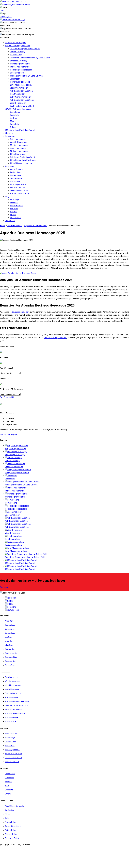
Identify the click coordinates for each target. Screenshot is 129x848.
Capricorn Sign (11, 657)
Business (14, 202)
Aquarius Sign (10, 661)
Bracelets (14, 124)
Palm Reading (16, 55)
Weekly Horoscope (18, 142)
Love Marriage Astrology (21, 85)
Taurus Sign (10, 625)
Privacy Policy (10, 822)
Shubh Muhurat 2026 (19, 190)
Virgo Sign (9, 641)
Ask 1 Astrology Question (21, 91)
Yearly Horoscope (18, 148)
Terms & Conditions (13, 826)
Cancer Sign (10, 633)
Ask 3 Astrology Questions (22, 100)
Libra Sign (9, 645)
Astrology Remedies (18, 109)
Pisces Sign (9, 665)
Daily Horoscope (17, 139)
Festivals (14, 208)
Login (2, 16)
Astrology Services (17, 45)
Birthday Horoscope (19, 151)
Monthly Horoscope (19, 145)
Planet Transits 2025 (13, 758)
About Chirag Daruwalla (14, 806)
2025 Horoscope (14, 225)
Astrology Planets (18, 184)
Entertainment (16, 205)
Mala (12, 121)
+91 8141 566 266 (19, 1)
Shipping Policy (11, 834)
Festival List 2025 (12, 762)
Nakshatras (15, 181)
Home (2, 225)
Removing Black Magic (20, 82)
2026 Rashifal (10, 721)
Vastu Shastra (16, 169)
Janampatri (15, 79)
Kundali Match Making (19, 67)
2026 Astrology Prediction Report (25, 49)
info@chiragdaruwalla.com (18, 4)
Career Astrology (17, 52)
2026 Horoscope (17, 154)
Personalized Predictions (21, 70)
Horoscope (10, 136)
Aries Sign (9, 621)
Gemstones (15, 112)
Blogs (7, 814)
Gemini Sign (9, 629)
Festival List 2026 (18, 187)
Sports (13, 214)
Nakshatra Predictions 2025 (16, 705)
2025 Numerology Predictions (17, 701)
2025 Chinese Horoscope (15, 713)
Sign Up (8, 16)
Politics (13, 211)
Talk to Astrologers (15, 42)
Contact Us (10, 220)
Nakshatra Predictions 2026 (22, 157)
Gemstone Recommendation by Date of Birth (30, 58)
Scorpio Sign (10, 649)
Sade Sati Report (17, 73)
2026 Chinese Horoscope (21, 163)
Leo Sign (8, 637)
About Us (9, 133)
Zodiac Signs (15, 172)
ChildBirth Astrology (19, 88)
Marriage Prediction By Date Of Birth (26, 76)
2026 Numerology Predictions (23, 160)
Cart (2, 10)
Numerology (15, 175)
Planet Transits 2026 (19, 193)
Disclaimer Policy (12, 838)
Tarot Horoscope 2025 (14, 709)
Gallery (7, 818)
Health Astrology (17, 94)
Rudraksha (14, 115)
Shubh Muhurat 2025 (13, 754)
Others (13, 127)
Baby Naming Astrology (20, 97)
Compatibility (16, 178)
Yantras (13, 118)
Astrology (9, 166)
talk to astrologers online (55, 337)
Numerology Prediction (20, 64)
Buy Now (4, 587)
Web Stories (15, 217)
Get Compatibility (7, 397)
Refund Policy (10, 830)
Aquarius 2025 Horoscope (35, 225)
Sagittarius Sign (11, 653)
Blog (7, 196)
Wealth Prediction (18, 103)
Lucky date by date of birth (22, 106)
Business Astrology (18, 61)
